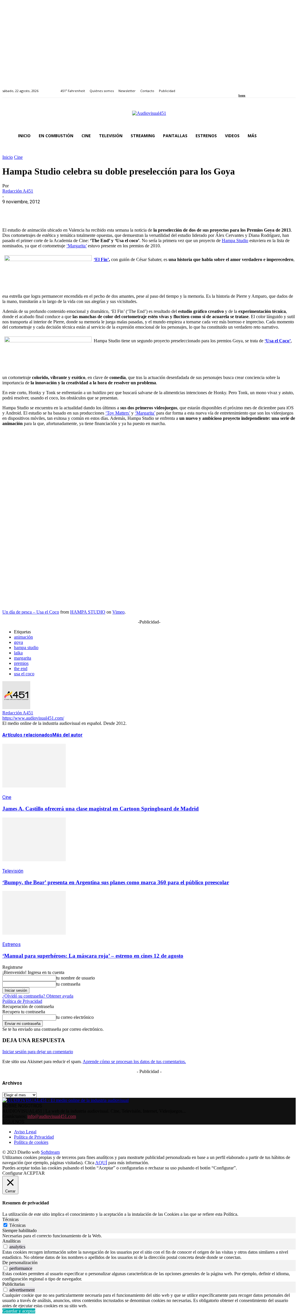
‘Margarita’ (76, 245)
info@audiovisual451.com (51, 1116)
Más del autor (67, 735)
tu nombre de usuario (75, 977)
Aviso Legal (25, 1131)
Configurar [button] (12, 1173)
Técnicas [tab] (10, 1219)
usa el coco (24, 673)
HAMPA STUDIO (87, 611)
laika (18, 652)
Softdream (50, 1152)
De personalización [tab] (20, 1262)
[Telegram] (116, 210)
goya (18, 642)
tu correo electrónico (75, 1017)
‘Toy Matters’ (117, 413)
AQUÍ (101, 1162)
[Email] (95, 210)
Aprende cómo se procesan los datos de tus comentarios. (134, 1061)
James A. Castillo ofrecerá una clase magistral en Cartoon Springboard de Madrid (100, 809)
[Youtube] (267, 87)
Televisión (12, 871)
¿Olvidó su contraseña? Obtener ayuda (37, 995)
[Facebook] (240, 87)
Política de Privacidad (22, 1001)
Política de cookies (31, 1142)
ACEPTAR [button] (34, 1173)
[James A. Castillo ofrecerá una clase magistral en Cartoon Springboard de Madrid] (34, 791)
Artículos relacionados (27, 735)
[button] (289, 136)
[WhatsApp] (53, 210)
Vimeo (118, 611)
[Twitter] (260, 87)
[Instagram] (247, 87)
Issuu (241, 95)
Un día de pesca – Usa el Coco (30, 611)
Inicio (7, 157)
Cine (18, 157)
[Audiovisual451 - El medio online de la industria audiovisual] (149, 116)
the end (20, 668)
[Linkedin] (253, 87)
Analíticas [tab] (11, 1241)
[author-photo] (16, 707)
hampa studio (26, 647)
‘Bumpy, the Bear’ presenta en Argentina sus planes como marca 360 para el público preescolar (115, 882)
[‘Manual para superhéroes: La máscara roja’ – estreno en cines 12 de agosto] (34, 938)
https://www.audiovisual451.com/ (33, 718)
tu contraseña (68, 984)
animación (23, 637)
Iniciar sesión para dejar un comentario (37, 1051)
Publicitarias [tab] (13, 1284)
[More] (138, 211)
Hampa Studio (235, 240)
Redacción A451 (17, 190)
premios (21, 663)
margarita (22, 658)
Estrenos (11, 944)
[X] (32, 210)
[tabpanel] (149, 1236)
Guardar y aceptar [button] (18, 1310)
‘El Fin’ (101, 259)
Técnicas (17, 1225)
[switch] (5, 1246)
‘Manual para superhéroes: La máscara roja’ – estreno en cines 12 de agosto (92, 956)
